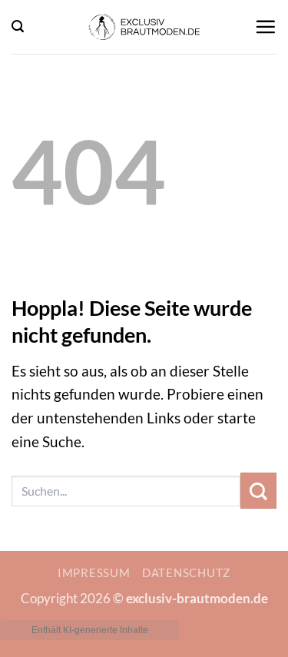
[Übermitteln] (258, 491)
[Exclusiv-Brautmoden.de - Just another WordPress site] (144, 27)
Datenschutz (186, 572)
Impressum (94, 572)
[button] (18, 26)
